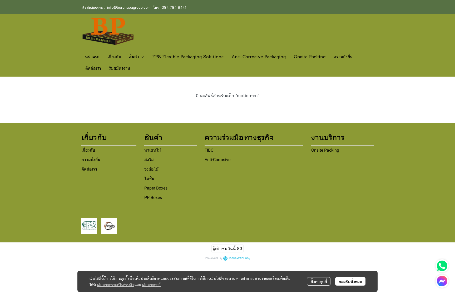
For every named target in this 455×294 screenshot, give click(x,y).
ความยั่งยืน (90, 159)
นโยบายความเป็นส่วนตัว (115, 284)
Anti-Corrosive (217, 159)
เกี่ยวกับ (88, 150)
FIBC (209, 150)
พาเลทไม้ (152, 150)
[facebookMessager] (442, 281)
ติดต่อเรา (89, 169)
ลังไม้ (149, 159)
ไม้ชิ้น (149, 178)
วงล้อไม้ (151, 169)
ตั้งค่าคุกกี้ (318, 281)
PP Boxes (153, 197)
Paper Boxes (155, 188)
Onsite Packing (325, 150)
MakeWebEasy (239, 258)
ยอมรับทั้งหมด (350, 281)
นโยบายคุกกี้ (151, 284)
